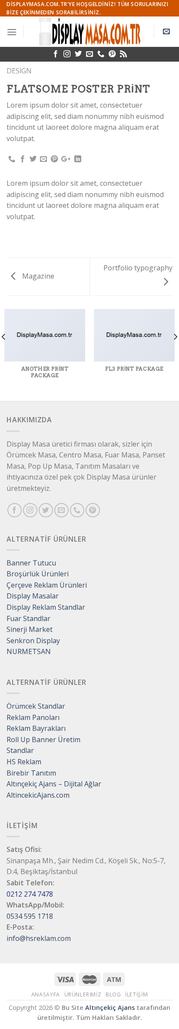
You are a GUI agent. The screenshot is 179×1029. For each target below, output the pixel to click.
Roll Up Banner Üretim (43, 739)
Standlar (20, 750)
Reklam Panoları (33, 717)
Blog (113, 994)
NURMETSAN (29, 651)
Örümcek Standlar (36, 706)
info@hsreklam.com (39, 938)
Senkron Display (33, 640)
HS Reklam (24, 761)
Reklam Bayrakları (36, 728)
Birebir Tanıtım (31, 773)
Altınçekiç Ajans (110, 1007)
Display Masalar (33, 596)
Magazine (37, 276)
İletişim (136, 994)
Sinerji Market (30, 629)
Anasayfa (45, 994)
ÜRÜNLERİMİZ (83, 994)
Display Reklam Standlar (46, 607)
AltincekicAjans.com (38, 795)
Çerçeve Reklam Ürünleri (47, 585)
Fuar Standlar (28, 618)
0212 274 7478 (30, 894)
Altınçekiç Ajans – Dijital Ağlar (54, 784)
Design (19, 71)
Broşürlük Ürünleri (38, 574)
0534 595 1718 (30, 916)
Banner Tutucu (31, 563)
